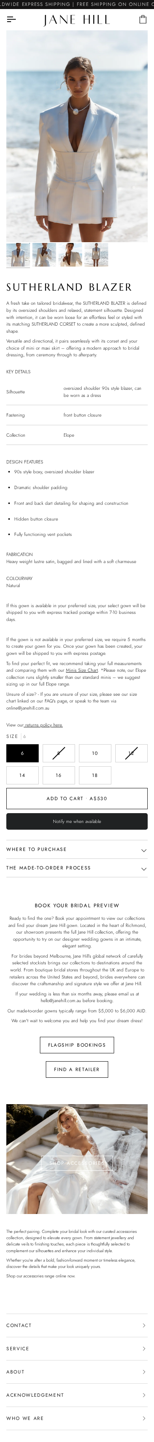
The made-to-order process (48, 867)
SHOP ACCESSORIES (77, 1163)
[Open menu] (18, 19)
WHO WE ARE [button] (25, 1418)
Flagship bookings (77, 1045)
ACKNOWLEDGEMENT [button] (35, 1395)
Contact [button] (19, 1325)
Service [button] (18, 1348)
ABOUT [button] (15, 1371)
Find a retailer (77, 1069)
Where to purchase (36, 849)
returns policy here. (43, 724)
